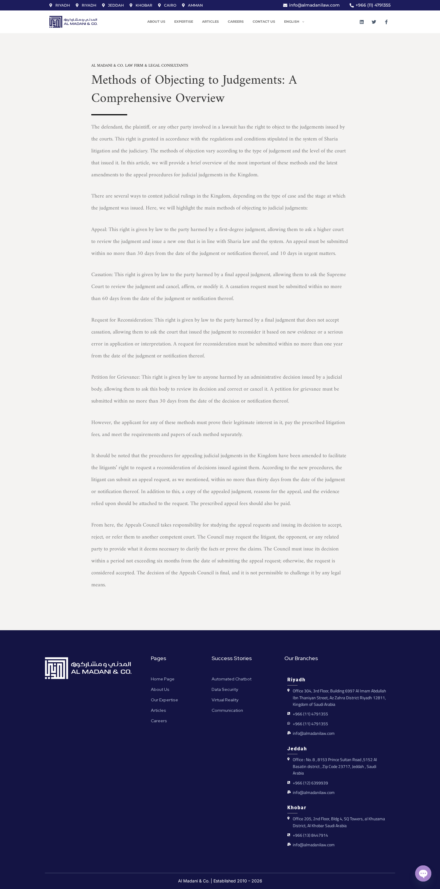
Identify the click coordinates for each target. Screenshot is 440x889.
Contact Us (264, 22)
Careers (236, 22)
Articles (210, 22)
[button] (301, 22)
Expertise (183, 22)
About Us (156, 22)
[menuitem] (296, 21)
